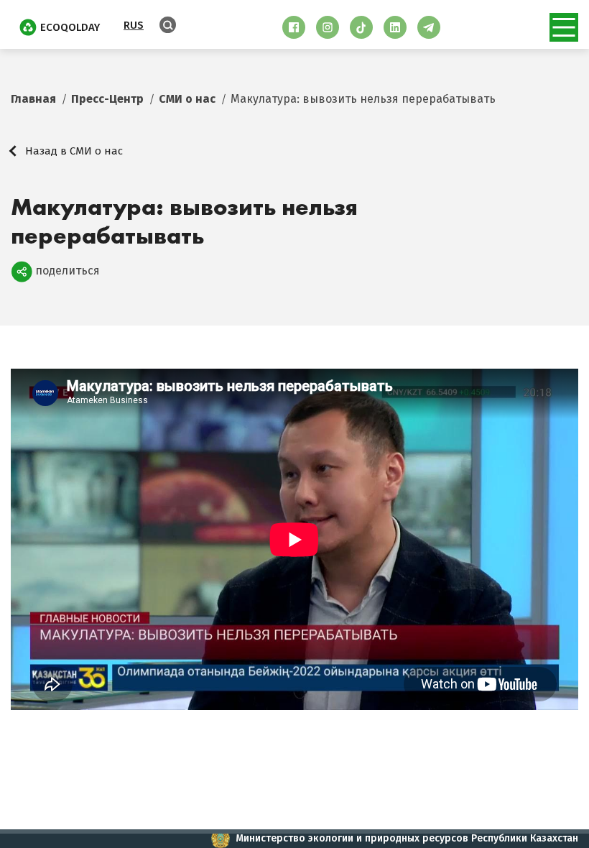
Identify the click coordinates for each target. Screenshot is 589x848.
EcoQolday (70, 27)
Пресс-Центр (107, 99)
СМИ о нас (187, 99)
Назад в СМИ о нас (74, 150)
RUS (134, 25)
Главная (33, 99)
